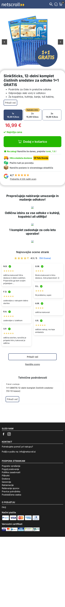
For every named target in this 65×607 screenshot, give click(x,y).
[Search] (51, 4)
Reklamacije (8, 485)
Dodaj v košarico (35, 141)
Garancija (6, 482)
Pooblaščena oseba (11, 494)
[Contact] (56, 4)
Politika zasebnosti (11, 472)
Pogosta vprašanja (11, 466)
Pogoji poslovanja (10, 469)
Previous (4, 42)
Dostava (6, 478)
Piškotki (6, 475)
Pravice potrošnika (11, 491)
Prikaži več (10, 102)
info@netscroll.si (27, 451)
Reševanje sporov (10, 488)
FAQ (4, 507)
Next (60, 42)
